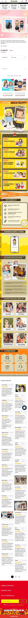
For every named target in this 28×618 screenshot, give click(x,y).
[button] (1, 87)
